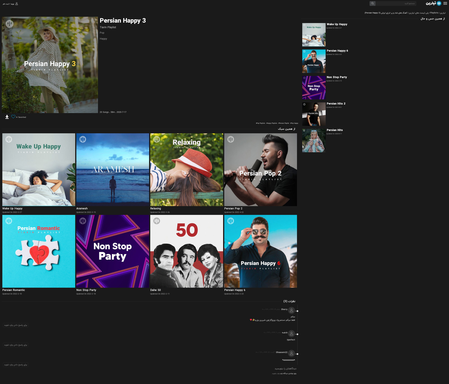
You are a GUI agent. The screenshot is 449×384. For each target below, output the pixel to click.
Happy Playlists (272, 123)
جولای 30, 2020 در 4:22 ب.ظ (271, 309)
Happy (103, 39)
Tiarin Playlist (108, 27)
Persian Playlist (284, 123)
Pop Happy (294, 123)
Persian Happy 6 (337, 51)
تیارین (443, 12)
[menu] (445, 3)
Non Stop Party (337, 77)
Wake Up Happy (337, 24)
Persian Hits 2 (336, 104)
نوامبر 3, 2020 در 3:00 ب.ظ (272, 332)
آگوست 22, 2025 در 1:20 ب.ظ (265, 352)
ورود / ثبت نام (9, 4)
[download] (7, 117)
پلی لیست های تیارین (419, 12)
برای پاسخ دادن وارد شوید (15, 325)
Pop (102, 33)
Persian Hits (335, 130)
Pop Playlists (261, 123)
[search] (372, 3)
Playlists (434, 12)
